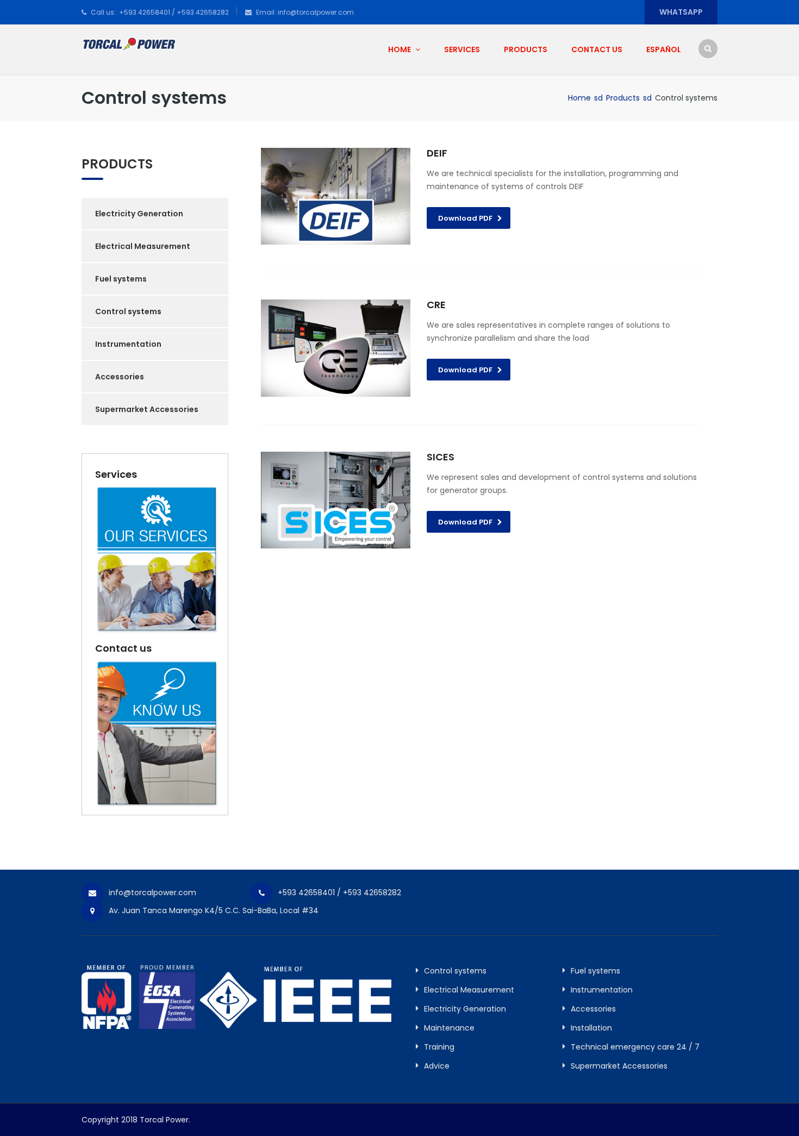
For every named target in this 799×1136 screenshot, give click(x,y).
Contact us (596, 49)
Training (439, 1046)
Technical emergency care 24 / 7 (635, 1046)
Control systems (128, 311)
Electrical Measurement (142, 246)
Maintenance (449, 1027)
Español (663, 49)
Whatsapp (681, 12)
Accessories (119, 376)
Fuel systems (121, 278)
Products (525, 49)
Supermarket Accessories (146, 409)
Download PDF (465, 218)
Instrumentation (128, 344)
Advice (437, 1065)
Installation (591, 1027)
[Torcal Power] (129, 43)
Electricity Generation (139, 213)
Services (462, 49)
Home (400, 49)
